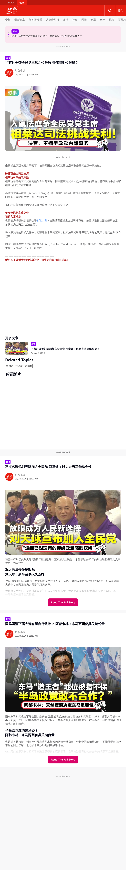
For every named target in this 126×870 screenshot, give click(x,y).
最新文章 (19, 19)
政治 (65, 19)
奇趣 (102, 19)
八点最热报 (52, 19)
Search (110, 10)
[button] (8, 32)
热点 (22, 2)
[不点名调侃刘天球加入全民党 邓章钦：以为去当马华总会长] (16, 348)
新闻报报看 (35, 19)
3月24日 (42, 220)
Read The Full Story (63, 602)
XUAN (11, 2)
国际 (84, 19)
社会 (74, 19)
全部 (7, 19)
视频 (111, 19)
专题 (93, 19)
